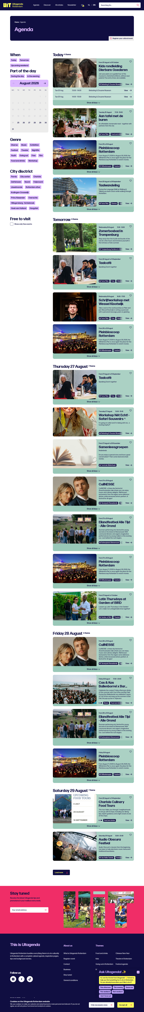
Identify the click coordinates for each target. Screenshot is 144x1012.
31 (13, 129)
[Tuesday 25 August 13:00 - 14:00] (93, 90)
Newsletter (72, 5)
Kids (97, 959)
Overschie (33, 198)
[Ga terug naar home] (13, 5)
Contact (67, 964)
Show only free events (23, 224)
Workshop (32, 161)
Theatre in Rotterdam (124, 959)
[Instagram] (13, 979)
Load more (59, 873)
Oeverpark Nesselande (109, 503)
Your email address (19, 910)
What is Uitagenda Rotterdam (75, 953)
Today (13, 60)
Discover (47, 5)
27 (29, 123)
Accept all (123, 1005)
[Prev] (13, 83)
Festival (14, 150)
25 (18, 123)
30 (46, 123)
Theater (24, 150)
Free (34, 155)
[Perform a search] (138, 5)
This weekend (105, 992)
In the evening (33, 76)
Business (67, 970)
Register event (69, 959)
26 (24, 123)
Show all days (92, 103)
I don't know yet (105, 996)
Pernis (14, 176)
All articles (59, 5)
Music (24, 145)
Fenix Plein (105, 134)
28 (35, 123)
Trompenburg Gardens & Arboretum (113, 249)
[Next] (44, 83)
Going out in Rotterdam (104, 964)
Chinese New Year (123, 953)
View (127, 84)
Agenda (36, 5)
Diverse (14, 145)
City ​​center (25, 176)
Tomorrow (24, 60)
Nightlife (35, 150)
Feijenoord (38, 182)
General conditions (71, 980)
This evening (118, 987)
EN (94, 5)
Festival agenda (122, 964)
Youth (13, 155)
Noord (27, 182)
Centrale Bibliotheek (108, 465)
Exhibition (34, 145)
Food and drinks (18, 161)
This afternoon (105, 987)
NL (89, 5)
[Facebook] (21, 979)
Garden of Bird (106, 617)
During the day (17, 76)
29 (40, 123)
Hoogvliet (34, 208)
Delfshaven (16, 182)
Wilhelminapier (106, 166)
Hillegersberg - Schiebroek (22, 203)
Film (41, 155)
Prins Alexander (18, 198)
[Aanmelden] (45, 910)
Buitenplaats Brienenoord (110, 543)
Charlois (37, 176)
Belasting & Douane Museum (111, 84)
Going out (24, 155)
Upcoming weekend (19, 65)
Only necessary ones (99, 1005)
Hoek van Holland (18, 208)
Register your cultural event (123, 38)
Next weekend (118, 992)
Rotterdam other (33, 187)
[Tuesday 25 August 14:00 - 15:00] (93, 97)
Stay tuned (68, 975)
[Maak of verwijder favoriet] (130, 62)
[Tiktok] (30, 979)
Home (17, 22)
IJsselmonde (16, 187)
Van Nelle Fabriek (107, 858)
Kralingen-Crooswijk (20, 192)
